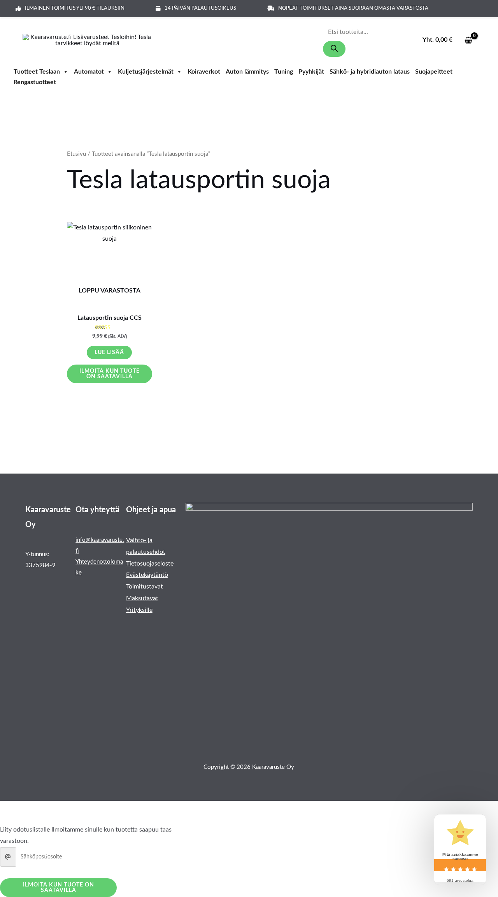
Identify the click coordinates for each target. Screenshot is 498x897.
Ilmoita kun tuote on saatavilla (109, 373)
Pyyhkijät (311, 72)
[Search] (334, 49)
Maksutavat (142, 598)
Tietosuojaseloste (150, 563)
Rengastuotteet (35, 82)
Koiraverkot (204, 72)
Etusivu (76, 154)
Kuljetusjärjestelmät (146, 72)
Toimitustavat (144, 586)
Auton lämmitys (247, 72)
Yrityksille (139, 610)
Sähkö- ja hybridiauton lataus (370, 72)
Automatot (89, 72)
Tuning (283, 72)
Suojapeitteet (433, 72)
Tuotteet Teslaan (37, 72)
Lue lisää (109, 352)
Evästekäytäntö (147, 575)
